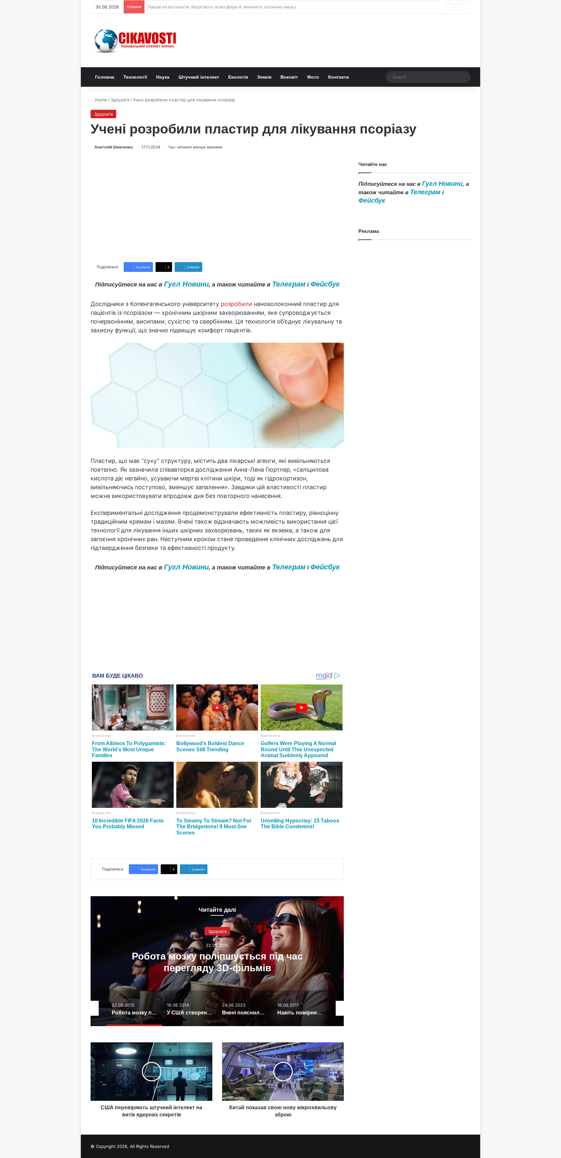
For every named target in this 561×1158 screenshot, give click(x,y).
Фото (313, 77)
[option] (217, 961)
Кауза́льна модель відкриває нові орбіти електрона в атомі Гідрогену (220, 6)
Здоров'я (120, 99)
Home (100, 99)
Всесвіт (289, 77)
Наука (162, 77)
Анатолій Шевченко (113, 147)
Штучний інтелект (199, 77)
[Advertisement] (217, 206)
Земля (264, 77)
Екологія (238, 77)
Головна (104, 77)
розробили (236, 303)
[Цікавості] (136, 40)
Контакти (338, 77)
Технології (135, 77)
